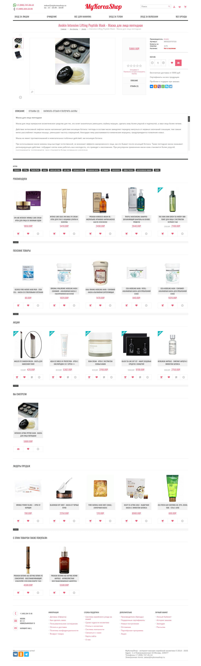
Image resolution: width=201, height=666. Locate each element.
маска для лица (55, 170)
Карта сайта (90, 636)
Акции (123, 634)
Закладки (161, 624)
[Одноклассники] (155, 86)
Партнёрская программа (132, 630)
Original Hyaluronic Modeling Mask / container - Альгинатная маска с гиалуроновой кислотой (64, 291)
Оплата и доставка (58, 627)
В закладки (172, 63)
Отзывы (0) (34, 111)
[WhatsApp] (163, 86)
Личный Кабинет (164, 617)
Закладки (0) (179, 6)
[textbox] (156, 6)
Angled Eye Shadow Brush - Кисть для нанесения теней (28, 362)
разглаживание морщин (144, 170)
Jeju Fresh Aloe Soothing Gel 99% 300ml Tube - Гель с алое (172, 506)
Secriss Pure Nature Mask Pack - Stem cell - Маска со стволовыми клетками (28, 291)
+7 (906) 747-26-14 (25, 5)
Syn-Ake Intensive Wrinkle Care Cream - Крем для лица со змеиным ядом (28, 219)
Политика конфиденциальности (64, 630)
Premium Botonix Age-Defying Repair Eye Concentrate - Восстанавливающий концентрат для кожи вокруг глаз (28, 578)
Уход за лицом (22, 16)
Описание (19, 111)
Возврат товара (57, 634)
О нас (88, 639)
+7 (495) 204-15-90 (24, 9)
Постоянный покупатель (174, 6)
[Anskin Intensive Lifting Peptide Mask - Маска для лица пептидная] (18, 43)
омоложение (116, 170)
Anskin (84, 29)
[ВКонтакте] (151, 86)
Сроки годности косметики (97, 622)
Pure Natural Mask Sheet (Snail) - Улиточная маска (100, 506)
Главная (63, 29)
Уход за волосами (149, 16)
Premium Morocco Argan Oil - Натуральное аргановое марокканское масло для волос (100, 219)
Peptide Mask (35, 170)
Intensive (17, 170)
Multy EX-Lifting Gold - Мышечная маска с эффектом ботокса (136, 506)
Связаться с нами (93, 633)
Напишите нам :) (26, 628)
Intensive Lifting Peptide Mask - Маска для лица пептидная (28, 434)
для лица (67, 170)
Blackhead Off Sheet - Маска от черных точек (64, 506)
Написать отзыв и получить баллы (60, 111)
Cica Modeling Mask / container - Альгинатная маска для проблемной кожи (173, 291)
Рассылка (161, 627)
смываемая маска (93, 170)
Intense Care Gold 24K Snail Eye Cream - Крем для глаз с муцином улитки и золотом (64, 219)
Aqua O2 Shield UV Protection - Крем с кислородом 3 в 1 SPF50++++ (64, 362)
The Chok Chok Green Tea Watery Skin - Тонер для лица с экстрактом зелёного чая (172, 219)
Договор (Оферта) (58, 617)
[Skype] (166, 86)
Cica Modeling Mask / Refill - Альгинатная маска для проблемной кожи (137, 291)
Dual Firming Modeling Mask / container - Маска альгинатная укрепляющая (100, 291)
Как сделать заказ (58, 620)
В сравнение (32, 377)
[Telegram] (170, 86)
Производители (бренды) (132, 617)
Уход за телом (116, 16)
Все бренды (181, 16)
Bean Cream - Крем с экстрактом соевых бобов (100, 362)
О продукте (38, 233)
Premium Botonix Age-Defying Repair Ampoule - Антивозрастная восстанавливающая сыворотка (64, 578)
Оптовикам (126, 627)
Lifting (25, 170)
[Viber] (159, 86)
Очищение (52, 16)
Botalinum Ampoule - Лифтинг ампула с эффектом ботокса (172, 362)
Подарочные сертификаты (133, 620)
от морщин (105, 170)
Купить (18, 233)
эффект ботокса (128, 170)
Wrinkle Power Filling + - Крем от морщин (28, 506)
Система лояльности (94, 629)
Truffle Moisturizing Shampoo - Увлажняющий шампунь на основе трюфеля (136, 219)
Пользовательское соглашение (64, 624)
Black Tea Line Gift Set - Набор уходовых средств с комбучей (136, 362)
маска (44, 170)
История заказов (164, 620)
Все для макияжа (82, 16)
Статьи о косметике (94, 626)
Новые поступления (130, 624)
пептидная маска (78, 170)
